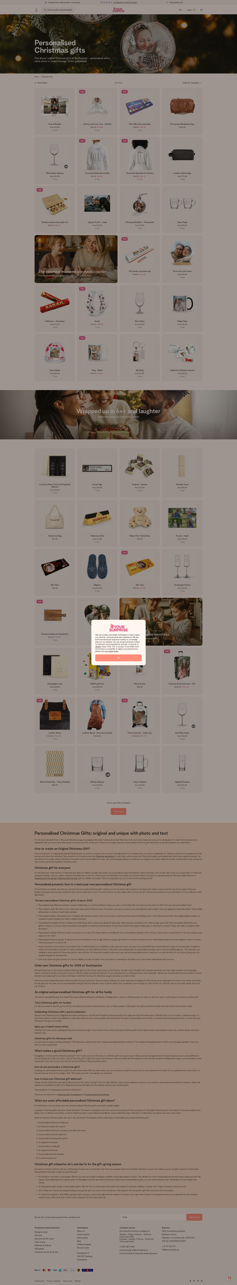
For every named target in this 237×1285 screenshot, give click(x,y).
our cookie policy (111, 651)
